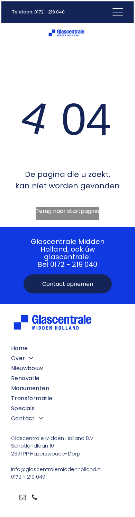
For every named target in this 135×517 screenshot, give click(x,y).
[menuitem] (67, 348)
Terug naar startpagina (67, 211)
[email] (22, 498)
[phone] (34, 498)
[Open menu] (117, 12)
